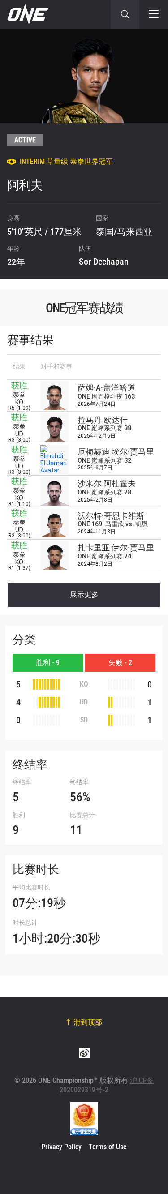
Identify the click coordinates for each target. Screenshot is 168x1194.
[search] (125, 14)
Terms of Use (108, 1146)
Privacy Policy (61, 1146)
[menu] (153, 14)
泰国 (105, 231)
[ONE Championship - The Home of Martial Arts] (26, 14)
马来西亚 (135, 231)
